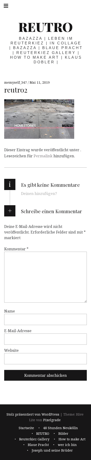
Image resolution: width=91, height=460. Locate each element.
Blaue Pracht (38, 445)
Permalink (43, 155)
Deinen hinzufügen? (39, 193)
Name (9, 311)
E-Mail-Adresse (18, 330)
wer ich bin (67, 445)
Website (11, 350)
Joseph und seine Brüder (52, 450)
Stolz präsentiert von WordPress (33, 414)
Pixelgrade (52, 420)
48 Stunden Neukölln (60, 428)
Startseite (26, 428)
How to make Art (72, 439)
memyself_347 (16, 82)
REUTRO (45, 26)
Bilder (63, 433)
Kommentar (16, 249)
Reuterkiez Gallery (34, 439)
